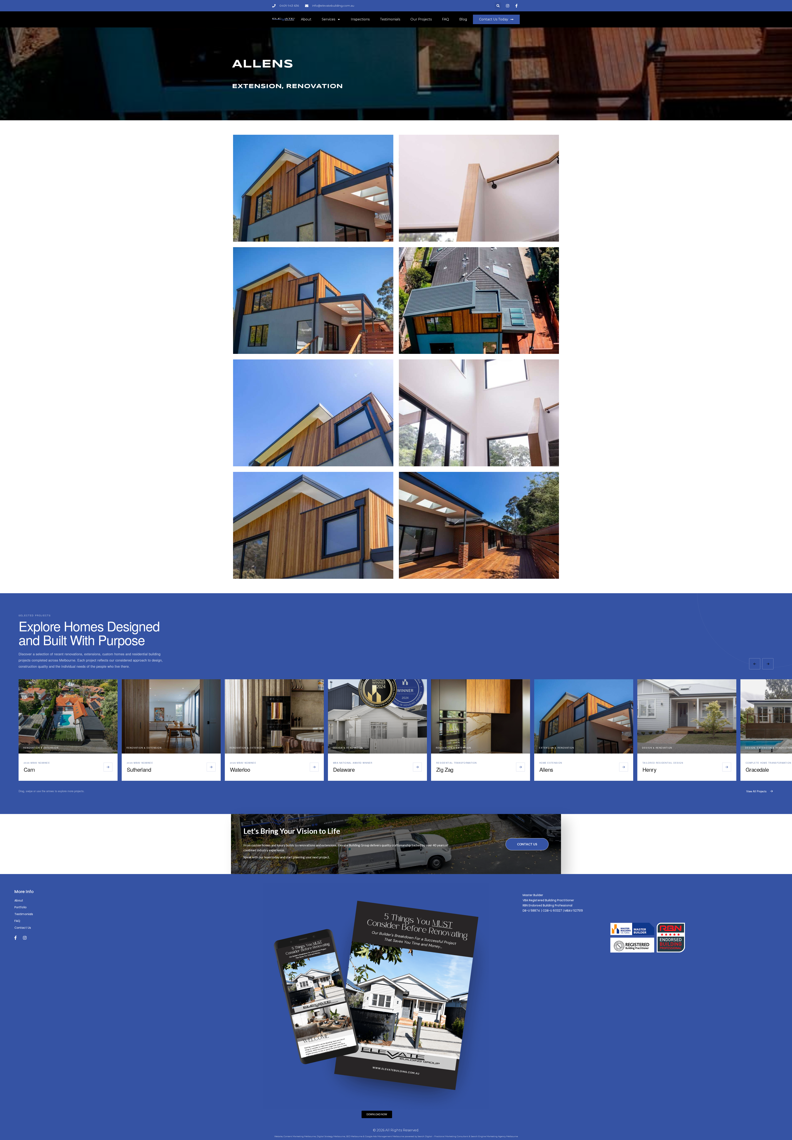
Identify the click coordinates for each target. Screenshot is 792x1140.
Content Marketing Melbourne (300, 1136)
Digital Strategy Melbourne (331, 1136)
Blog (463, 19)
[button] (498, 5)
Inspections (360, 19)
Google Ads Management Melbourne (384, 1136)
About (306, 19)
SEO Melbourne (354, 1136)
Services (328, 19)
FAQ (445, 19)
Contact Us (527, 844)
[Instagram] (25, 938)
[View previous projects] (754, 663)
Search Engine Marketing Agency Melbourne (494, 1136)
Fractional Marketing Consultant (451, 1136)
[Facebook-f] (15, 938)
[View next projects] (767, 663)
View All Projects (756, 791)
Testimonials (390, 19)
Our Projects (421, 19)
